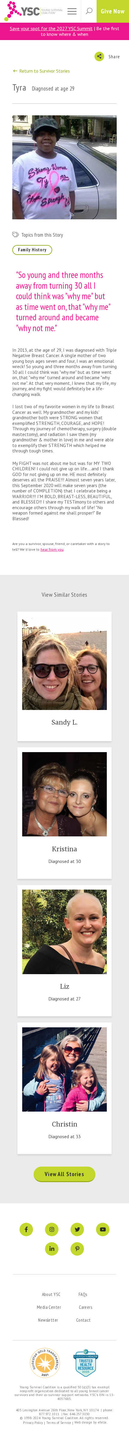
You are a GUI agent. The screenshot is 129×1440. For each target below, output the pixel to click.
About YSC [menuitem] (51, 1294)
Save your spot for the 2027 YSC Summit (51, 28)
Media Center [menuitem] (49, 1307)
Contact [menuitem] (83, 1320)
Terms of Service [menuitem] (58, 1423)
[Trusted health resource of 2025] (85, 1363)
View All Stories (64, 1174)
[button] (89, 11)
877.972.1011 (49, 1414)
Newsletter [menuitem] (48, 1320)
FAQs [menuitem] (83, 1294)
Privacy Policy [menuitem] (33, 1423)
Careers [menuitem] (85, 1307)
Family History (32, 250)
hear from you (52, 549)
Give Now (113, 11)
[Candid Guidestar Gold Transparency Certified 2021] (45, 1363)
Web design (83, 1422)
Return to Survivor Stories (44, 71)
